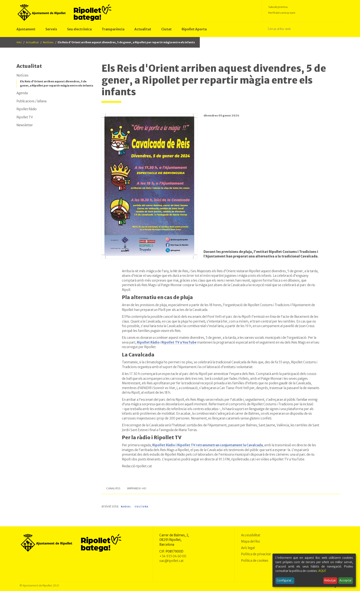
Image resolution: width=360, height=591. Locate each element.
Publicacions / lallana (31, 101)
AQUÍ (322, 571)
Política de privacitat (256, 554)
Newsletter (24, 125)
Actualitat (32, 42)
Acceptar (345, 580)
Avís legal (248, 548)
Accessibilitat (250, 535)
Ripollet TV (24, 117)
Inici (19, 42)
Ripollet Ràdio (26, 109)
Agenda (22, 93)
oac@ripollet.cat (171, 561)
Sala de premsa (278, 7)
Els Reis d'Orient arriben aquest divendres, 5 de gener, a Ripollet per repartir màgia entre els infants (56, 83)
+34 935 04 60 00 (172, 556)
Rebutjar (330, 580)
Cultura (142, 506)
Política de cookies (254, 561)
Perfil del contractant (281, 13)
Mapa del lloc (250, 541)
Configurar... (285, 580)
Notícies (48, 42)
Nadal (126, 506)
